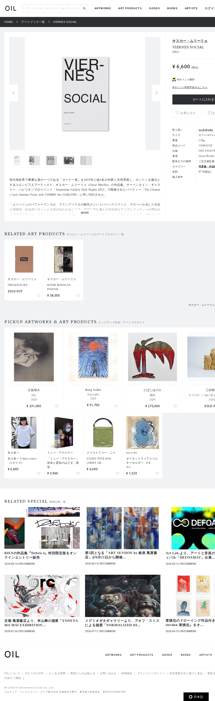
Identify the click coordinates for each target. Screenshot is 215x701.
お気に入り (188, 113)
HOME (8, 21)
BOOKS (172, 8)
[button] (156, 93)
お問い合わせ (108, 673)
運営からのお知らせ (82, 673)
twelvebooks (206, 129)
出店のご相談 (12, 677)
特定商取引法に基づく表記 (186, 673)
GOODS (154, 8)
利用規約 (126, 673)
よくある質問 (57, 673)
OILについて (12, 673)
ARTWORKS (102, 8)
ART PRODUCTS (130, 8)
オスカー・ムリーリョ (190, 41)
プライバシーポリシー (151, 673)
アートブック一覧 (33, 21)
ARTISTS (191, 8)
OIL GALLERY (34, 673)
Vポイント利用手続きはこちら (189, 87)
